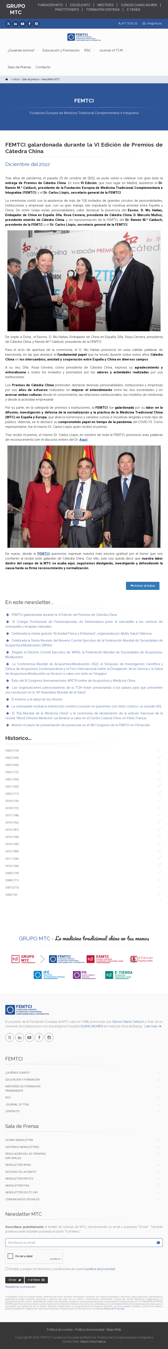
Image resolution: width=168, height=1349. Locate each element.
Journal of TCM (111, 50)
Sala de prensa (30, 79)
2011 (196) (12, 858)
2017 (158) (12, 815)
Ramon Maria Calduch (128, 1021)
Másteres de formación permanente (22, 1088)
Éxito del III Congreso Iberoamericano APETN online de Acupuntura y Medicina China (73, 681)
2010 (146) (12, 865)
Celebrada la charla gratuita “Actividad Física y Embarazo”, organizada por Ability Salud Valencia (81, 633)
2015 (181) (12, 829)
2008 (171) (12, 880)
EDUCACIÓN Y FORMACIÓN (22, 1079)
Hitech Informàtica (93, 1341)
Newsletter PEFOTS (19, 1178)
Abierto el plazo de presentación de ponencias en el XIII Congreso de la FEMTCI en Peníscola (80, 725)
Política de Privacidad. (114, 1309)
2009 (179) (12, 873)
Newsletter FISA (17, 1185)
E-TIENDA (133, 9)
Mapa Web (114, 1329)
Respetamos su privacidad (20, 1286)
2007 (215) (12, 887)
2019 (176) (12, 801)
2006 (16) (11, 894)
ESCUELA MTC (80, 5)
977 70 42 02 (130, 23)
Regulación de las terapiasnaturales (25, 1156)
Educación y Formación (61, 50)
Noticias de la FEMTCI (20, 1171)
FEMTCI (43, 554)
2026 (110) (12, 750)
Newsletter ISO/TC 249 (21, 1192)
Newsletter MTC (51, 79)
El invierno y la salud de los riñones (37, 699)
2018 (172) (12, 808)
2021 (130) (12, 786)
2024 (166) (12, 765)
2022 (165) (12, 779)
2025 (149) (12, 757)
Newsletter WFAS (18, 1164)
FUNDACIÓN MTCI (50, 5)
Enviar (12, 1279)
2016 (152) (12, 822)
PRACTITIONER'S (67, 9)
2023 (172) (12, 772)
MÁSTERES (106, 5)
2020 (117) (12, 793)
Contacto (43, 67)
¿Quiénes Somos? (17, 1072)
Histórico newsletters (22, 1147)
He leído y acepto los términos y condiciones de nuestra (61, 1269)
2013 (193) (12, 844)
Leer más (151, 1026)
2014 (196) (12, 836)
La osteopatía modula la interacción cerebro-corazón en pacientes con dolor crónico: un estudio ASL (86, 706)
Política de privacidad (89, 1329)
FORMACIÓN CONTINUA (103, 9)
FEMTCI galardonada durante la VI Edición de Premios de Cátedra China (64, 615)
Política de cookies (60, 1329)
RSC (87, 50)
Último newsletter (19, 1140)
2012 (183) (12, 851)
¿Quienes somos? (21, 50)
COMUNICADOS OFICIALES (22, 1199)
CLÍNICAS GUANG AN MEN (139, 5)
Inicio (16, 79)
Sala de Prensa (19, 67)
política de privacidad (100, 1269)
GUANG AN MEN (91, 1026)
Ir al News (34, 1279)
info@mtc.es (154, 23)
